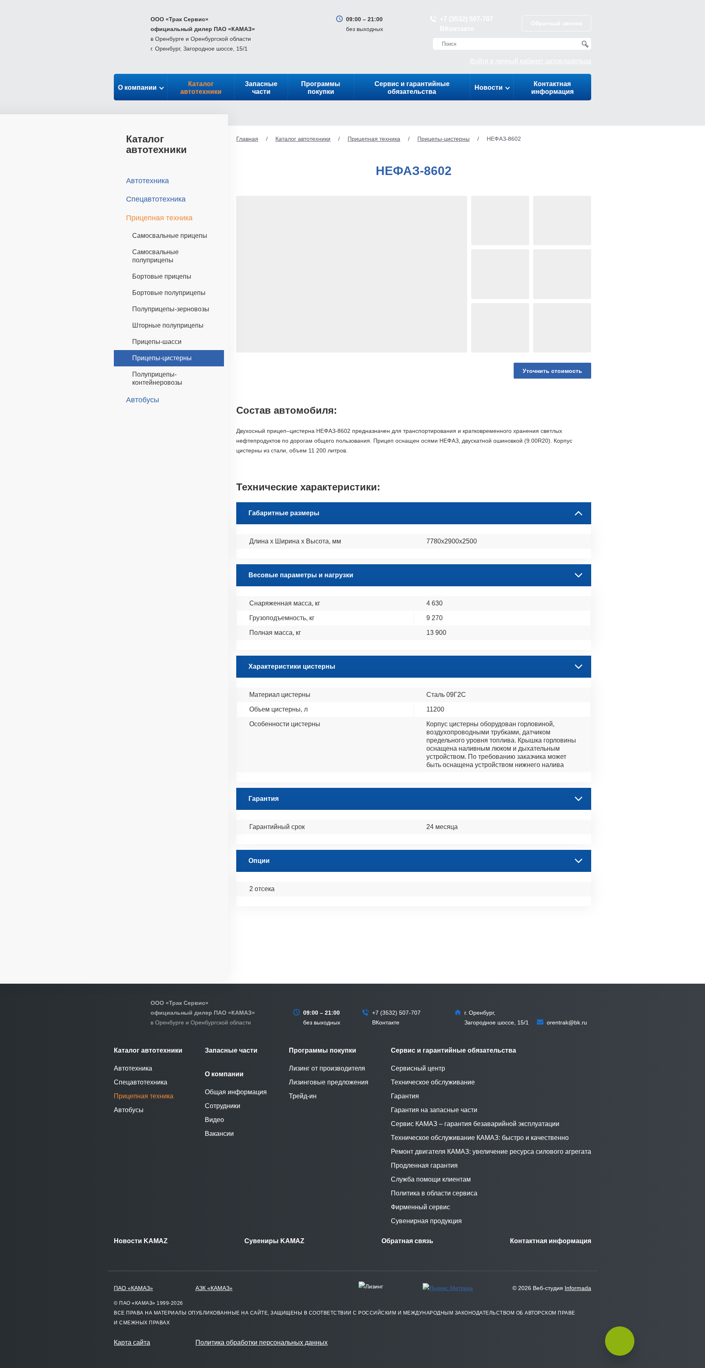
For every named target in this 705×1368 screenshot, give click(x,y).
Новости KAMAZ (141, 1240)
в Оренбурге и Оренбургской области (203, 1013)
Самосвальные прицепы (169, 235)
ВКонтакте (457, 28)
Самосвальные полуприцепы (155, 256)
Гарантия (405, 1096)
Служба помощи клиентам (431, 1179)
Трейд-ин (303, 1096)
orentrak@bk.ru (567, 1022)
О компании (137, 87)
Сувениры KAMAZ (274, 1240)
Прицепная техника (374, 138)
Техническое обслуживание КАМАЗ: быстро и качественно (480, 1137)
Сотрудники (222, 1105)
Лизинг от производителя (327, 1068)
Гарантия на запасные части (434, 1109)
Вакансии (219, 1133)
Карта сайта (132, 1342)
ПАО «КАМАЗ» (133, 1288)
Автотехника (147, 181)
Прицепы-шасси (157, 341)
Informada (578, 1288)
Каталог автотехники (201, 87)
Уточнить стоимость (552, 371)
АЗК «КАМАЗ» (214, 1288)
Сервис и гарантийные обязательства (412, 87)
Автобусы (142, 400)
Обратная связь (407, 1240)
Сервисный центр (418, 1068)
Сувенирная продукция (426, 1220)
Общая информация (236, 1092)
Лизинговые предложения (328, 1082)
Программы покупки (320, 87)
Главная (247, 138)
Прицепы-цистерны (443, 138)
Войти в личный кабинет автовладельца (530, 61)
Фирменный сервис (420, 1207)
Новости (488, 87)
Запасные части (261, 87)
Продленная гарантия (424, 1165)
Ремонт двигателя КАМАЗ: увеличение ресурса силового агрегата (491, 1151)
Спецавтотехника (156, 199)
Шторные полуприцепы (168, 325)
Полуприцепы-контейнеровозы (157, 378)
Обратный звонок (556, 23)
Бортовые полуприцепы (169, 292)
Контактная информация (552, 87)
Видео (214, 1119)
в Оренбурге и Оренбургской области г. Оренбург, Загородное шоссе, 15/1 (203, 34)
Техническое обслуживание (433, 1082)
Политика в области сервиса (434, 1193)
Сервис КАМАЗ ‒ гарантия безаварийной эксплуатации (475, 1123)
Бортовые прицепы (161, 276)
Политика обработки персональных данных (261, 1342)
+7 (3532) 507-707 (466, 19)
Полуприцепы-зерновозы (170, 309)
